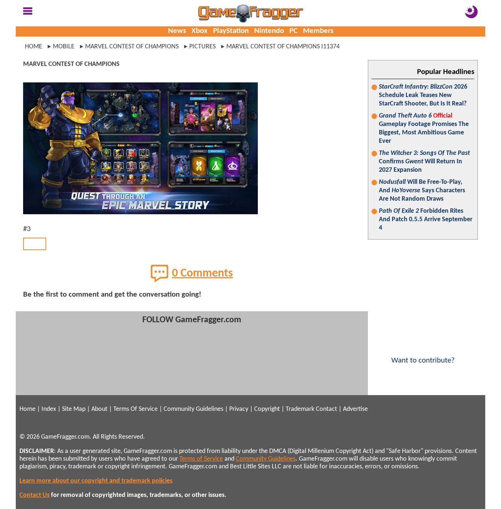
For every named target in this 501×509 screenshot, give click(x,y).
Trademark (300, 409)
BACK (34, 244)
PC (293, 31)
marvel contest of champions (132, 46)
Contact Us (34, 495)
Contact (326, 409)
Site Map (73, 409)
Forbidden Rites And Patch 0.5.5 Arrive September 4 (425, 219)
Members (318, 31)
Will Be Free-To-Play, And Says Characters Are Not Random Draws (422, 191)
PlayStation (231, 31)
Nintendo (269, 31)
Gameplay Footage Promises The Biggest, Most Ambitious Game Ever (424, 128)
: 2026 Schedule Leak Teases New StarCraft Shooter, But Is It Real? (423, 95)
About (99, 409)
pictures (202, 46)
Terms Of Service (135, 409)
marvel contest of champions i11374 (283, 46)
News (177, 31)
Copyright (267, 409)
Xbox (199, 31)
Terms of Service (201, 459)
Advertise (355, 409)
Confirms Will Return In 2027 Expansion (424, 162)
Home (33, 46)
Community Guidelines (193, 409)
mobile (63, 46)
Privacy (238, 409)
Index (48, 409)
